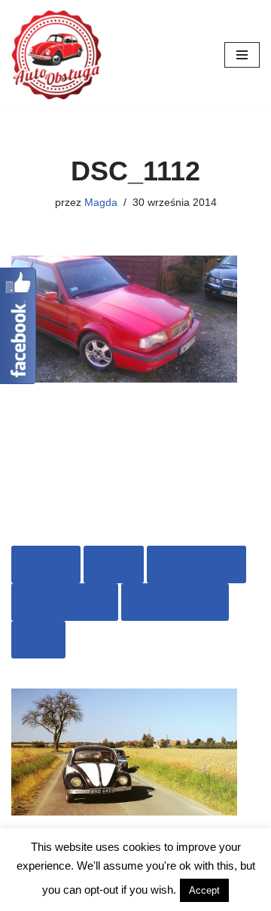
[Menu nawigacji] (242, 55)
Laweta (113, 564)
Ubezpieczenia (196, 564)
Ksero (38, 639)
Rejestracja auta (65, 601)
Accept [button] (204, 890)
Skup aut (46, 564)
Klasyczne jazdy (175, 601)
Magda (100, 202)
